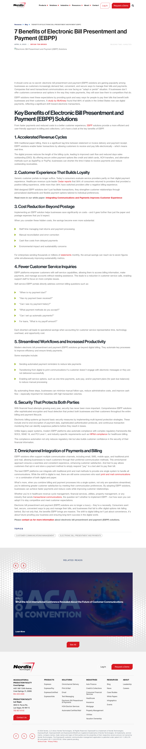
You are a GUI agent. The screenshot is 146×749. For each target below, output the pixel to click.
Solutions (53, 5)
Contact (95, 5)
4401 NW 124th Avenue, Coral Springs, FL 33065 (22, 689)
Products (42, 5)
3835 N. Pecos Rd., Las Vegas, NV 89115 (21, 706)
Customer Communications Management (35, 535)
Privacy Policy (53, 741)
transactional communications (47, 497)
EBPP (89, 125)
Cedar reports (64, 181)
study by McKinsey (57, 100)
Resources (76, 5)
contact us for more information (38, 520)
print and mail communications (115, 474)
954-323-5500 (18, 694)
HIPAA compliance (98, 434)
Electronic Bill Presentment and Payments (80, 535)
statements (66, 255)
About (86, 5)
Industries (65, 5)
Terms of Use (42, 741)
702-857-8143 (18, 710)
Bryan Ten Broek (39, 44)
